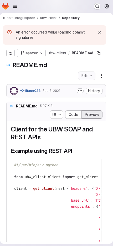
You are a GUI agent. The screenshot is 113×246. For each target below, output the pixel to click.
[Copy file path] (98, 53)
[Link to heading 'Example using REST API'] (75, 151)
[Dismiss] (99, 32)
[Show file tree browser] (10, 53)
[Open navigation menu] (15, 6)
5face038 (32, 91)
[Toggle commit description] (80, 90)
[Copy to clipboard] (95, 165)
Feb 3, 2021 (51, 91)
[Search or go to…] (97, 6)
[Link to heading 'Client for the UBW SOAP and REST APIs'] (44, 137)
